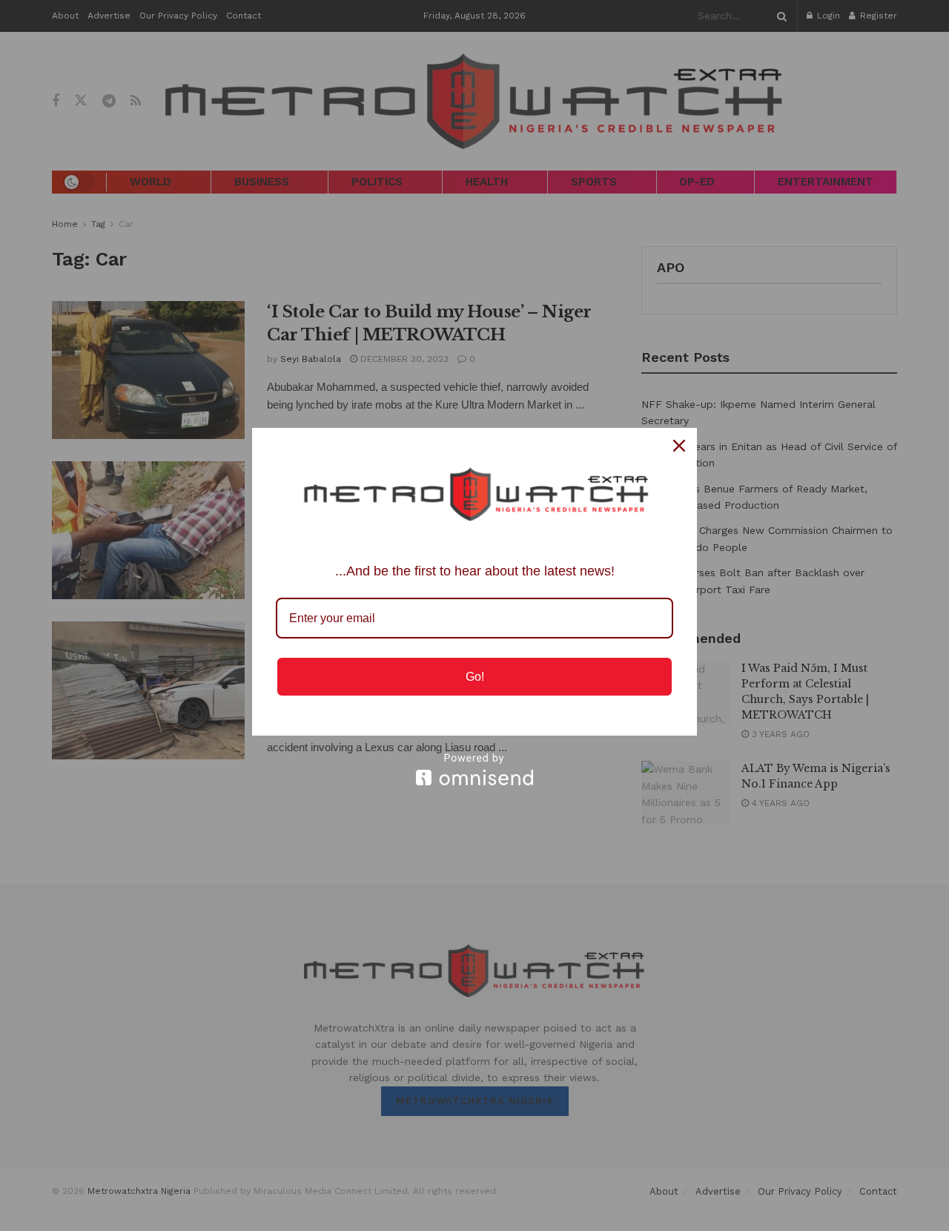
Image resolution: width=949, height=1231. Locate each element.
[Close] (679, 445)
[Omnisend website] (474, 769)
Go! (475, 676)
